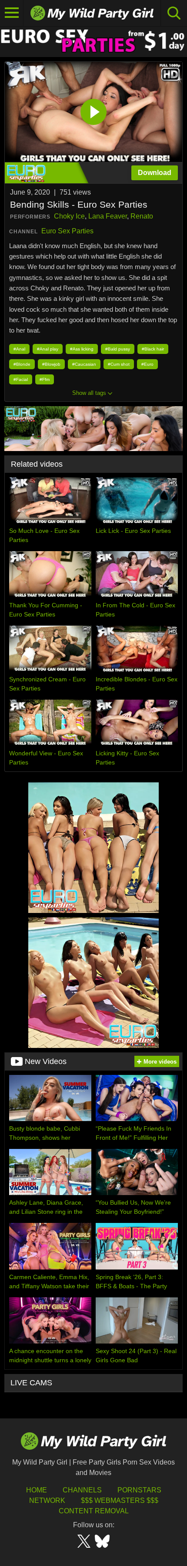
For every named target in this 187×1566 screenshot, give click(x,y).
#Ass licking (82, 349)
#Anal (19, 349)
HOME (36, 1490)
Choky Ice (69, 216)
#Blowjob (51, 364)
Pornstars (139, 1490)
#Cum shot (119, 364)
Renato (141, 216)
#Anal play (47, 349)
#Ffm (45, 379)
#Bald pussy (117, 349)
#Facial (20, 379)
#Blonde (21, 364)
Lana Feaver (107, 216)
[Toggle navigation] (11, 13)
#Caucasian (84, 364)
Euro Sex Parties (67, 231)
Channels (82, 1490)
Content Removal (94, 1511)
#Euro (147, 364)
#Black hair (153, 349)
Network (47, 1500)
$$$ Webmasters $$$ (119, 1500)
